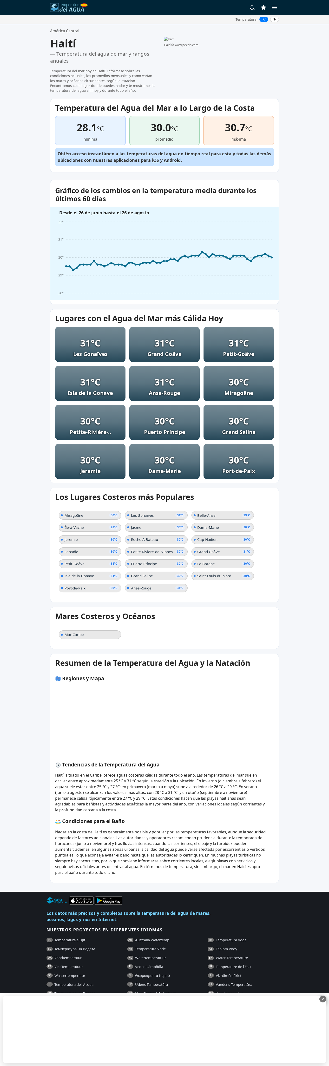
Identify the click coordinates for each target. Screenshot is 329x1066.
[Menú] (274, 7)
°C (264, 19)
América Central (64, 30)
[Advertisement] (117, 1029)
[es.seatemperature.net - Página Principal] (69, 7)
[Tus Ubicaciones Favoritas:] (263, 7)
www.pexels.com (186, 45)
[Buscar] (252, 7)
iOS (155, 160)
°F (274, 19)
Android (172, 160)
